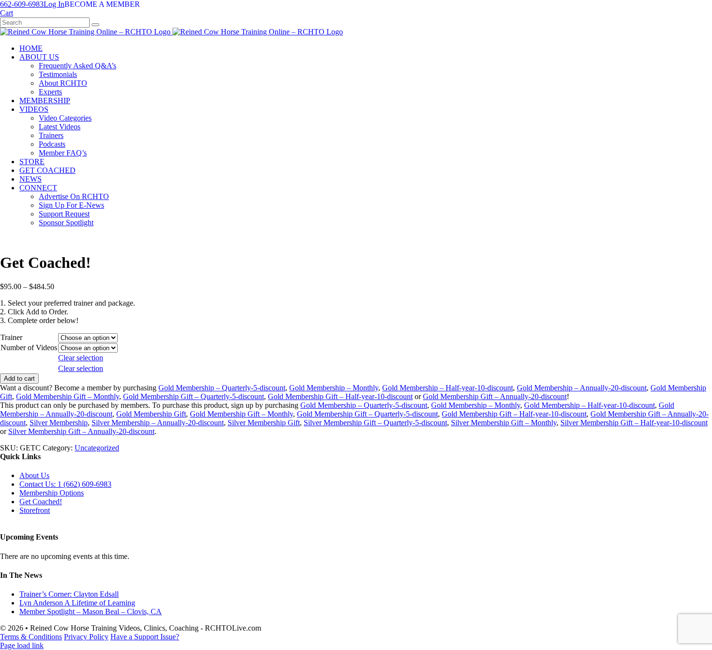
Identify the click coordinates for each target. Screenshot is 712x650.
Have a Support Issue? (144, 637)
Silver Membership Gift (264, 422)
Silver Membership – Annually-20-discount (158, 422)
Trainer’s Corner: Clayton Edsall (69, 594)
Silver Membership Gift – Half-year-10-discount (634, 422)
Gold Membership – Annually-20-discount (582, 388)
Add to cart (19, 378)
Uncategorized (97, 448)
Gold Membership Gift (151, 414)
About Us (34, 475)
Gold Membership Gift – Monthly (67, 396)
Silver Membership (59, 422)
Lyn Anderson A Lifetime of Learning (77, 603)
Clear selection (80, 358)
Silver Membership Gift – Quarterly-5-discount (375, 422)
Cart (6, 13)
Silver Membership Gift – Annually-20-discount (81, 431)
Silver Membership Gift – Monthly (504, 422)
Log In (54, 4)
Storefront (34, 510)
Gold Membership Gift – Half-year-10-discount (340, 396)
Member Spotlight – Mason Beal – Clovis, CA (90, 611)
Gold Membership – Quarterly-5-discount (221, 388)
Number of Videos (28, 347)
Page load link (22, 645)
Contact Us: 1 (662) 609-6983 (65, 484)
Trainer (11, 337)
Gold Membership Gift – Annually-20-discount (495, 396)
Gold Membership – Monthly (333, 388)
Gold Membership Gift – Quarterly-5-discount (193, 396)
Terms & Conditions (31, 637)
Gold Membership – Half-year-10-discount (447, 388)
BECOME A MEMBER (102, 4)
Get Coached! (40, 501)
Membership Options (51, 493)
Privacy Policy (86, 637)
